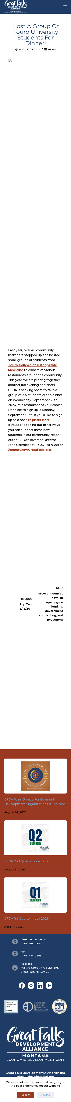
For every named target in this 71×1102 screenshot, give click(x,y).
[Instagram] (31, 985)
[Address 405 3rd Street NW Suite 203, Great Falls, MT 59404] (15, 968)
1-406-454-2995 (31, 955)
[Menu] (65, 7)
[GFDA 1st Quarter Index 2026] (35, 895)
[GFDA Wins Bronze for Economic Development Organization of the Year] (35, 776)
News (52, 49)
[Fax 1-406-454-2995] (15, 953)
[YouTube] (49, 985)
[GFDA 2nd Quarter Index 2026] (35, 838)
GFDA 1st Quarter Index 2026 (26, 918)
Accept (25, 1094)
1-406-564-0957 (31, 943)
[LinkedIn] (40, 985)
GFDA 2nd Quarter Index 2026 (27, 861)
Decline (45, 1094)
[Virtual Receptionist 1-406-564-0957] (15, 941)
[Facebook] (22, 985)
